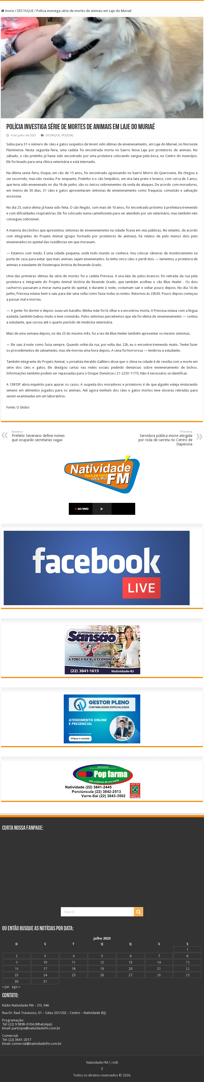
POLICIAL (68, 135)
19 (102, 969)
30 (16, 981)
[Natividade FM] (102, 1)
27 (130, 975)
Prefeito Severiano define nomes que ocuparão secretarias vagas (38, 436)
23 (16, 975)
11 (73, 962)
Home (9, 11)
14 (159, 962)
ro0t (115, 1062)
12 (102, 962)
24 (45, 975)
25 (73, 975)
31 (45, 981)
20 (130, 969)
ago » (16, 987)
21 (159, 969)
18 (73, 969)
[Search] (138, 911)
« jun (5, 987)
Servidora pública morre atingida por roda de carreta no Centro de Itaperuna (165, 438)
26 (102, 975)
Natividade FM (97, 1062)
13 (130, 962)
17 (45, 969)
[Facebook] (102, 1069)
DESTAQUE (25, 11)
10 (45, 962)
